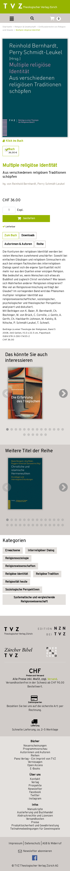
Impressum (15, 843)
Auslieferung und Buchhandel (35, 812)
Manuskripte (35, 809)
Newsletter (35, 789)
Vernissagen (35, 762)
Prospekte (35, 785)
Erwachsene (12, 550)
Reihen (35, 755)
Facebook (35, 792)
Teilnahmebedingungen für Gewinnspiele (35, 829)
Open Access (35, 765)
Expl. (20, 210)
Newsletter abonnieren (37, 851)
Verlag (35, 782)
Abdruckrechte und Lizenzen (35, 816)
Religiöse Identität (16, 574)
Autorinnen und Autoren (35, 752)
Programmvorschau (35, 749)
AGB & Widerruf (52, 843)
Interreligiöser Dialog (41, 550)
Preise (35, 822)
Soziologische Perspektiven (22, 589)
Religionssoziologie (17, 558)
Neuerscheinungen (35, 746)
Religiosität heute (16, 582)
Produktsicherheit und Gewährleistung (35, 825)
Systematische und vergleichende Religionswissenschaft (34, 599)
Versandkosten (35, 819)
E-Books (35, 769)
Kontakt (35, 779)
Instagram (35, 799)
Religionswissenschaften (20, 566)
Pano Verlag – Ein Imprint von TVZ (35, 759)
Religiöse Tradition (47, 574)
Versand (52, 679)
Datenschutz (32, 843)
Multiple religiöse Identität (28, 30)
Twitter (35, 795)
